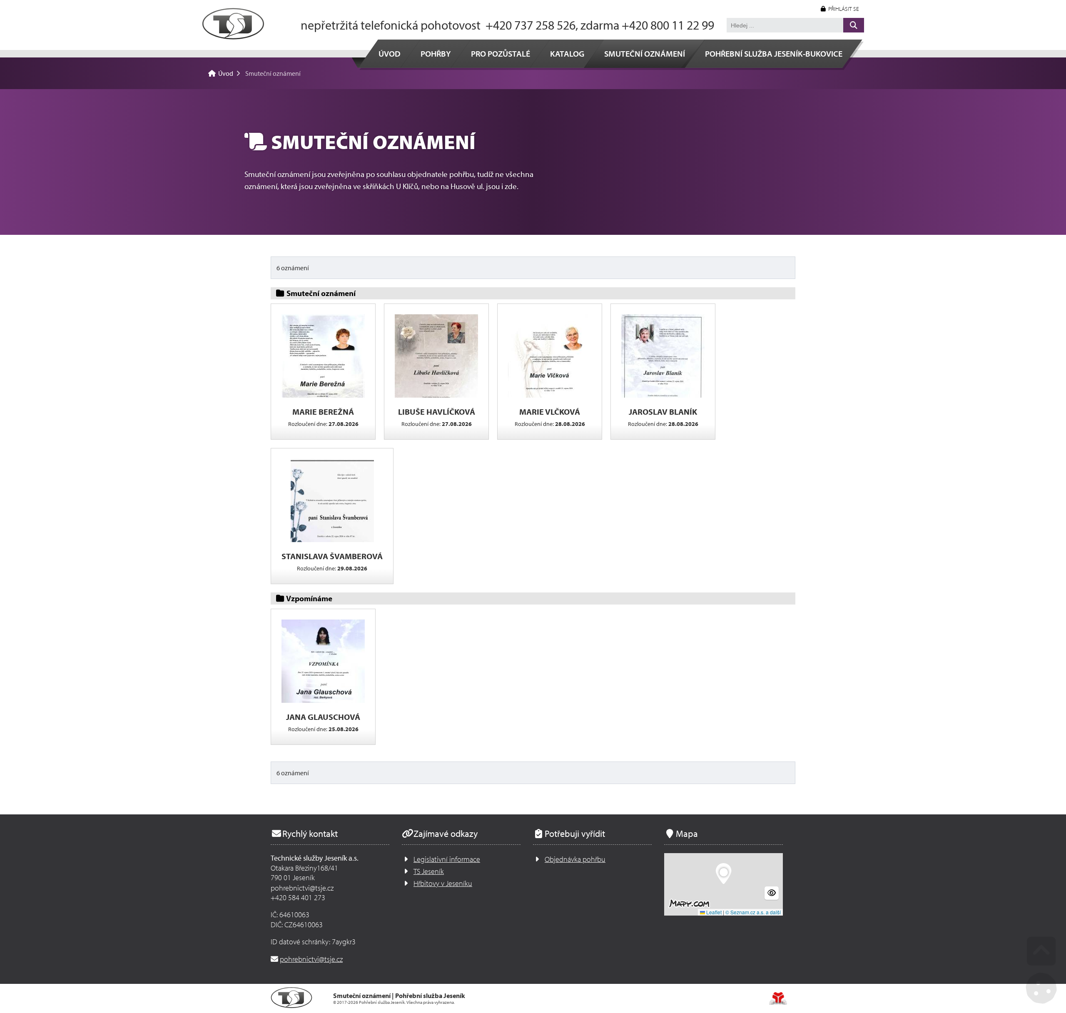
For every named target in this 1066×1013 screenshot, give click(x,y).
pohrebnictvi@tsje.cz (311, 959)
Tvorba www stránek (778, 998)
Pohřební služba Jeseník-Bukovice (773, 53)
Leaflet (713, 912)
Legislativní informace (446, 859)
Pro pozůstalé (500, 53)
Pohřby (436, 53)
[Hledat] (853, 25)
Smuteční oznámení (644, 53)
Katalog (567, 53)
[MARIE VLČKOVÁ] (549, 395)
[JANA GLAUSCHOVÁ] (323, 700)
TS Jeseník (428, 871)
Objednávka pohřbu (575, 859)
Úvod (233, 23)
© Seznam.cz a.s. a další (753, 912)
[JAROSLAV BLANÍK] (663, 395)
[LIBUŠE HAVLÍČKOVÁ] (436, 395)
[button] (840, 9)
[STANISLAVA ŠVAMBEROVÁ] (332, 540)
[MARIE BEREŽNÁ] (323, 395)
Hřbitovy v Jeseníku (442, 883)
